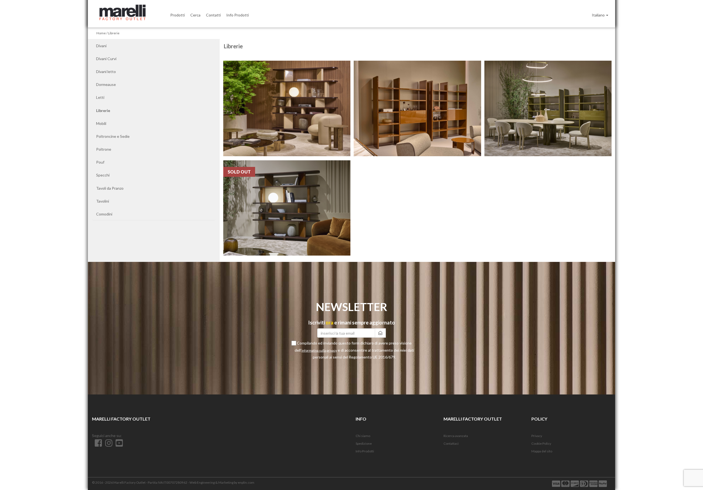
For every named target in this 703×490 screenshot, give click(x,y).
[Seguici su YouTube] (118, 445)
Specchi (103, 175)
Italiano (599, 15)
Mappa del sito (541, 451)
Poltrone (103, 149)
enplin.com (246, 482)
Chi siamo (363, 436)
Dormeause (106, 84)
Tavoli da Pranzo (110, 188)
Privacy (536, 436)
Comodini (104, 214)
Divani (101, 45)
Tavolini (102, 201)
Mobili (101, 123)
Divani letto (106, 71)
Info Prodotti (365, 451)
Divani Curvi (106, 58)
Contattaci (451, 443)
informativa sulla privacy (319, 350)
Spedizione (364, 443)
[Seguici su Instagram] (107, 445)
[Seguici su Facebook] (97, 445)
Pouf (100, 162)
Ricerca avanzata (455, 436)
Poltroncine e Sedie (113, 136)
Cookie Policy (541, 443)
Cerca (195, 15)
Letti (100, 97)
